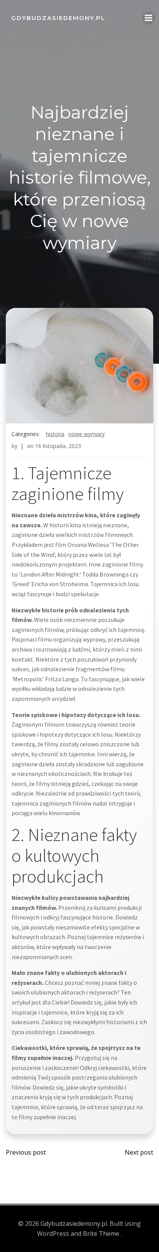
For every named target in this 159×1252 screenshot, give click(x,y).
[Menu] (148, 18)
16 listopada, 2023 (58, 446)
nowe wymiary (86, 434)
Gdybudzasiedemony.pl (58, 18)
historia (55, 434)
